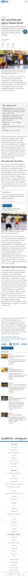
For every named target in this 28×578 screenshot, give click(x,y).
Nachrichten (14, 470)
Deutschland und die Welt (14, 487)
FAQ (14, 556)
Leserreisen (14, 525)
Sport (14, 491)
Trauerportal (14, 548)
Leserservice (14, 537)
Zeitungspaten (14, 562)
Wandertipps (14, 511)
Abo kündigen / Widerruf (14, 534)
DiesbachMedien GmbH (14, 573)
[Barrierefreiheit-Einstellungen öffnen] (25, 32)
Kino (14, 516)
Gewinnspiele (14, 522)
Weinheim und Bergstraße (14, 473)
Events (14, 505)
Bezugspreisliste (14, 567)
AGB (15, 575)
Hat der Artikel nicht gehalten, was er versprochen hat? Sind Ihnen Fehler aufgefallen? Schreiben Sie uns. (13, 339)
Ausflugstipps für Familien (14, 514)
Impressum (5, 575)
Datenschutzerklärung (7, 210)
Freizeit (14, 503)
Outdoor (14, 519)
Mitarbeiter (14, 565)
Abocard (14, 540)
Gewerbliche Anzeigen (14, 543)
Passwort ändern (14, 463)
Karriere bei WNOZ (14, 570)
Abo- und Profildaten (14, 452)
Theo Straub (6, 39)
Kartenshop (14, 508)
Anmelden (14, 447)
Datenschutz (10, 575)
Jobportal (14, 551)
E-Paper (14, 455)
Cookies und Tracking (20, 575)
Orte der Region (14, 478)
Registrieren (14, 450)
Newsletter (14, 458)
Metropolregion (14, 481)
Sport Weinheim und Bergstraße (14, 493)
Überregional (14, 499)
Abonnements (14, 531)
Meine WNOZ (14, 444)
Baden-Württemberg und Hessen (14, 484)
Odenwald (14, 476)
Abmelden (14, 466)
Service (14, 529)
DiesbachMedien (14, 559)
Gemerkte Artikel (14, 461)
